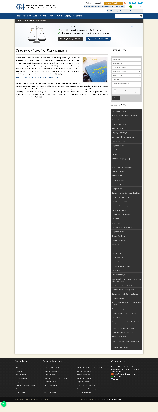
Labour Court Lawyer (51, 367)
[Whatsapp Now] (3, 404)
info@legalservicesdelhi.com (125, 374)
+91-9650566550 (135, 3)
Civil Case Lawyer (50, 392)
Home (18, 16)
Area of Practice (39, 16)
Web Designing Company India (111, 399)
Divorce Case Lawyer (84, 371)
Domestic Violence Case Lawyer (55, 378)
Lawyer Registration (113, 3)
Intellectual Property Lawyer (86, 385)
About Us (27, 16)
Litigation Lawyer (83, 382)
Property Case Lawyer (84, 375)
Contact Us (77, 16)
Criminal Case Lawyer (51, 371)
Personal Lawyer (50, 375)
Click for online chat (134, 6)
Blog (17, 382)
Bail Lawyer (48, 389)
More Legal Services (84, 392)
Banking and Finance (84, 378)
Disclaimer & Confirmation (25, 385)
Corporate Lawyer (50, 382)
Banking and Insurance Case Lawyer (89, 367)
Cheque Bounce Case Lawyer (87, 389)
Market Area (20, 392)
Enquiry (68, 16)
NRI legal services (50, 385)
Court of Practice (55, 16)
